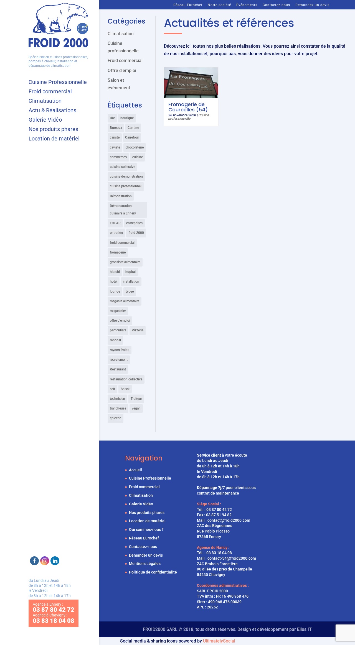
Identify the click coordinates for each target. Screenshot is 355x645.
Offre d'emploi (122, 70)
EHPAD (115, 223)
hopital (130, 272)
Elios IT (304, 629)
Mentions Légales (145, 563)
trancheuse (118, 408)
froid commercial (122, 243)
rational (115, 340)
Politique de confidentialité (153, 572)
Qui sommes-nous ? (146, 529)
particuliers (118, 330)
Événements (246, 5)
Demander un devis (146, 555)
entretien (116, 233)
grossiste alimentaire (125, 262)
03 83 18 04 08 (219, 553)
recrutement (119, 360)
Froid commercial (50, 92)
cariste (115, 137)
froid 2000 (136, 233)
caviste (115, 147)
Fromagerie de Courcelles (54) (188, 107)
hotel (113, 281)
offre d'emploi (120, 320)
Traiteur (136, 399)
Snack (125, 389)
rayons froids (119, 350)
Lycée (130, 291)
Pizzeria (137, 330)
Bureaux (116, 128)
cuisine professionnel (125, 186)
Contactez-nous (276, 5)
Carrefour (132, 137)
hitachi (115, 272)
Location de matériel (54, 139)
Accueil (135, 470)
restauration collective (126, 379)
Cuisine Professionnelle (58, 82)
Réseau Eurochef (187, 5)
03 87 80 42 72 (219, 509)
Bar (112, 118)
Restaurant (118, 369)
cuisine (137, 157)
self (112, 389)
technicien (117, 399)
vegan (136, 408)
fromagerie (118, 252)
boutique (127, 118)
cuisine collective (122, 167)
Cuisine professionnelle (188, 117)
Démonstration (121, 196)
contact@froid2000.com (228, 520)
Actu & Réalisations (52, 111)
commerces (118, 157)
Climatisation (45, 101)
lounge (115, 291)
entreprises (134, 223)
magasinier (118, 311)
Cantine (133, 128)
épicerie (115, 418)
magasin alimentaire (124, 301)
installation (131, 281)
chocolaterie (135, 147)
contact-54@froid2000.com (231, 558)
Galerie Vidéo (45, 120)
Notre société (219, 5)
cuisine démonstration (126, 176)
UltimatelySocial (219, 641)
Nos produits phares (53, 129)
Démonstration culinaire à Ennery (123, 209)
